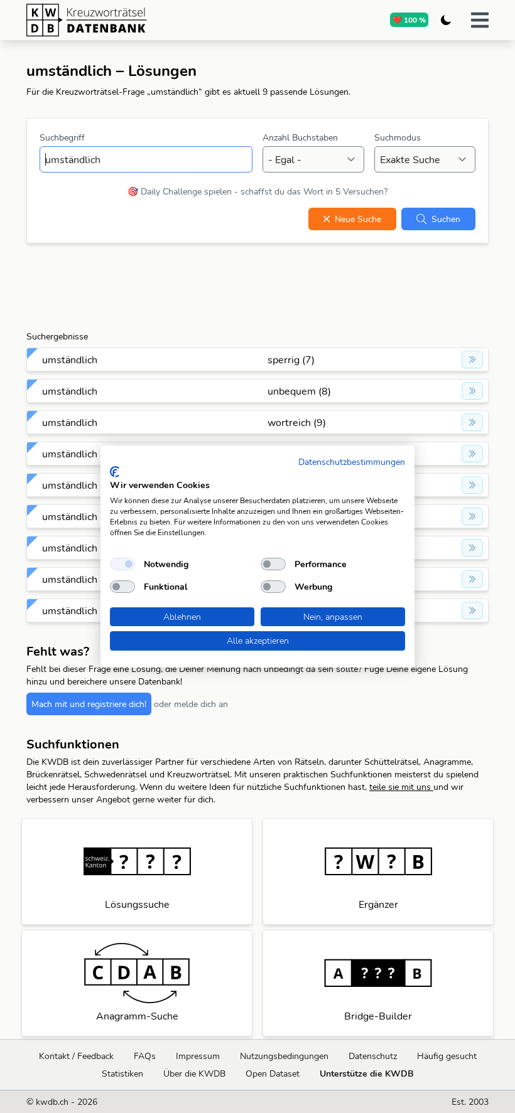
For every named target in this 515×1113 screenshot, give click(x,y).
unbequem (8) (299, 391)
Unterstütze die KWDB (367, 1073)
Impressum (198, 1056)
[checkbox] (122, 564)
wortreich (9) (297, 422)
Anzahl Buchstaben (300, 137)
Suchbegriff (62, 137)
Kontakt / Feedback (76, 1056)
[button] (480, 20)
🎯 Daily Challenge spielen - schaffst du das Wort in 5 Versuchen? (257, 191)
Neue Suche (358, 219)
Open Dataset (273, 1073)
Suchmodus (397, 137)
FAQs (145, 1056)
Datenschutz (373, 1056)
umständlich (69, 359)
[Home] (135, 20)
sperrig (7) (291, 359)
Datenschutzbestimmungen (351, 461)
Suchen (445, 219)
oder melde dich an (191, 704)
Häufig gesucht (447, 1056)
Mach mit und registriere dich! (88, 704)
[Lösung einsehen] (472, 359)
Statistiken (122, 1073)
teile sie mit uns (401, 786)
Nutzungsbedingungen (284, 1056)
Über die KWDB (194, 1073)
